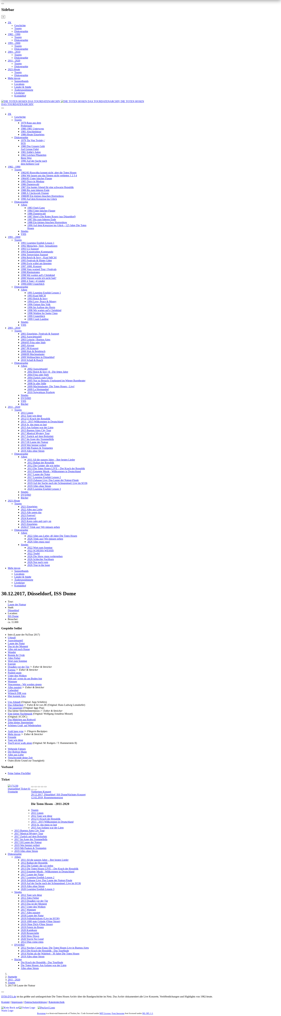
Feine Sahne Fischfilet (19, 773)
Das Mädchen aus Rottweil (22, 719)
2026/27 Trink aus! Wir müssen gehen (40, 527)
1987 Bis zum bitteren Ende (41, 219)
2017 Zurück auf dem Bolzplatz (37, 436)
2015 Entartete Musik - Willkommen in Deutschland (54, 471)
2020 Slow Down (30, 936)
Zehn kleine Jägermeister (20, 722)
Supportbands (21, 81)
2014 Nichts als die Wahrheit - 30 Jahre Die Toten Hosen (50, 953)
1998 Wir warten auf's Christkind (38, 275)
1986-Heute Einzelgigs (32, 134)
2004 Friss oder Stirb (38, 374)
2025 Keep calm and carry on (36, 521)
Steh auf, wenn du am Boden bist (25, 678)
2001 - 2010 (14, 51)
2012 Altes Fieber (30, 898)
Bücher (24, 404)
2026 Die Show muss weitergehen (45, 556)
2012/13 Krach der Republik (35, 418)
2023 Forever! (28, 515)
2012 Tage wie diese (31, 415)
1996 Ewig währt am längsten (36, 263)
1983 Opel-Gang (36, 207)
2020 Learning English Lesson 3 (44, 489)
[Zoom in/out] (45, 786)
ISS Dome (13, 616)
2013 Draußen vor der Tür (34, 900)
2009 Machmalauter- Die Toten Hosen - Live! (50, 386)
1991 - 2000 (14, 43)
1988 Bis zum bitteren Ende (35, 190)
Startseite (12, 976)
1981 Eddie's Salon (31, 152)
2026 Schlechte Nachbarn (40, 559)
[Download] (39, 786)
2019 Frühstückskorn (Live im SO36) (40, 918)
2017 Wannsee (28, 909)
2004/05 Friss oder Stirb (33, 342)
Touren (18, 28)
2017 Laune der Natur (38, 474)
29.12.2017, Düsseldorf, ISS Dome (49, 793)
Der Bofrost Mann (17, 751)
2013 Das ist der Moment (34, 903)
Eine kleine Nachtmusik (20, 713)
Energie (12, 664)
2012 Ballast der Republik (40, 462)
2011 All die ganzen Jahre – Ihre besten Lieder (51, 459)
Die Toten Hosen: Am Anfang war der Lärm (43, 965)
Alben (24, 204)
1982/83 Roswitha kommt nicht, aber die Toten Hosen (48, 172)
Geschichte (20, 25)
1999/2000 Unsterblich (32, 284)
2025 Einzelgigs (29, 524)
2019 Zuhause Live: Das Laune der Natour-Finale (53, 480)
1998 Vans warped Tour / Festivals (38, 269)
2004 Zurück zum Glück (40, 377)
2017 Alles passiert (30, 912)
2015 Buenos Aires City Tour (36, 430)
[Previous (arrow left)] (32, 789)
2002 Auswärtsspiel (37, 368)
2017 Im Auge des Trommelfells (37, 439)
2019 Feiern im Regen (32, 927)
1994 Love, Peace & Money (41, 301)
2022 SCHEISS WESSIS (40, 550)
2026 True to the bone (38, 565)
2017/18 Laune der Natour (34, 442)
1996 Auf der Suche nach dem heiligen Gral (34, 162)
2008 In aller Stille (36, 383)
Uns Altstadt (14, 702)
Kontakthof (20, 95)
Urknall (12, 637)
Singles (24, 231)
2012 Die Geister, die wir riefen (43, 465)
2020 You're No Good (32, 939)
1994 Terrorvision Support (34, 254)
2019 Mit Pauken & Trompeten (37, 448)
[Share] (35, 786)
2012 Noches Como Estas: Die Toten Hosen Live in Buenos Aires (55, 947)
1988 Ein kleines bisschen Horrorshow (47, 222)
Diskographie (21, 31)
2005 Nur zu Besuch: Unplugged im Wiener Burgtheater (56, 380)
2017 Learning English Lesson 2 (44, 477)
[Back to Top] (2, 991)
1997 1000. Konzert (31, 266)
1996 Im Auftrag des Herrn (41, 307)
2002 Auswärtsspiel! (31, 336)
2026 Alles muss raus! (38, 541)
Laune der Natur (16, 643)
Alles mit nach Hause (19, 649)
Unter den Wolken (17, 675)
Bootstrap (41, 1013)
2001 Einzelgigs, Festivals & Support (40, 333)
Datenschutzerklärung (35, 1002)
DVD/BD (26, 398)
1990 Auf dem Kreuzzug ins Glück (39, 199)
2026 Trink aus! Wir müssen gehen (45, 538)
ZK (9, 22)
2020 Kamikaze (29, 930)
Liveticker (19, 92)
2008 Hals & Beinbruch (33, 351)
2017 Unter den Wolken (33, 906)
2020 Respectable (30, 933)
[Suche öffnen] (140, 109)
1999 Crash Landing (37, 319)
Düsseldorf (13, 610)
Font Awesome (118, 1013)
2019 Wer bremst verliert (33, 445)
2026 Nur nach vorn (37, 562)
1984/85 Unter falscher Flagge (36, 178)
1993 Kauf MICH (36, 295)
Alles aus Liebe (16, 754)
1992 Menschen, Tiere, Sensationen (39, 245)
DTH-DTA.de (8, 996)
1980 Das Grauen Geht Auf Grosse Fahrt (33, 148)
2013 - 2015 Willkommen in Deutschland (42, 421)
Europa (11, 669)
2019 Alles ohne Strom (32, 450)
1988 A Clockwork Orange (35, 193)
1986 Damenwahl (30, 184)
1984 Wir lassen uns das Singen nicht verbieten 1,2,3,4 (49, 175)
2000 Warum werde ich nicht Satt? (38, 278)
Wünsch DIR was (17, 693)
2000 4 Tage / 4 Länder (33, 281)
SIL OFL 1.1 (147, 1013)
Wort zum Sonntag (17, 661)
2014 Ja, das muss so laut (34, 424)
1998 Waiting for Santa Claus (42, 313)
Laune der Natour (17, 604)
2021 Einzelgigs (29, 506)
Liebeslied (13, 690)
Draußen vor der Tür (18, 666)
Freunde (12, 737)
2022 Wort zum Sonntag (39, 547)
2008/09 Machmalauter (33, 354)
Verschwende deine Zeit (20, 757)
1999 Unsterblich (36, 316)
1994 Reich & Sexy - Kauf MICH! (39, 257)
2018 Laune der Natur (32, 915)
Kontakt (5, 1002)
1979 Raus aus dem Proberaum (31, 124)
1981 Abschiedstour (31, 131)
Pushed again (14, 672)
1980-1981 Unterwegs (32, 128)
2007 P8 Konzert (29, 348)
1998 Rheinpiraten (30, 272)
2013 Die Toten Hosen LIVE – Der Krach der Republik (56, 468)
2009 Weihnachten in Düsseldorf (37, 357)
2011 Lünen (27, 412)
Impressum (17, 1002)
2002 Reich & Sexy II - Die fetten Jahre (47, 371)
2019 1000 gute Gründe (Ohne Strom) (40, 921)
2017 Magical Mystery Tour (35, 433)
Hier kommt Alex (17, 696)
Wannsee (12, 681)
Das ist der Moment (18, 646)
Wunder (12, 652)
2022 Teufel (33, 553)
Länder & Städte (22, 87)
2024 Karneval (28, 518)
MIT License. (105, 1013)
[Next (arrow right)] (35, 789)
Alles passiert (14, 687)
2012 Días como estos (32, 941)
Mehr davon (14, 78)
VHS (23, 234)
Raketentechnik (57, 1002)
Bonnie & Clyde (16, 655)
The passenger (15, 707)
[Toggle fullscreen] (42, 786)
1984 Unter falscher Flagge (41, 210)
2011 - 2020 (14, 60)
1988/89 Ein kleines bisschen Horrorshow (42, 196)
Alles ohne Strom (30, 968)
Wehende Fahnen (17, 748)
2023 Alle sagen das (31, 512)
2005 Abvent (27, 345)
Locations (19, 84)
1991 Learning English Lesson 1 (37, 243)
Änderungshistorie (23, 90)
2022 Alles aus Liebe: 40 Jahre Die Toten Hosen (52, 535)
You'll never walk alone (20, 743)
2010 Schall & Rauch (32, 360)
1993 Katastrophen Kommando (37, 251)
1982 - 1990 (14, 34)
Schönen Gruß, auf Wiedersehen (24, 725)
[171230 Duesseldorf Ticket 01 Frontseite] (19, 791)
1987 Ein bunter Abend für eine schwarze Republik (47, 187)
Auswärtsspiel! (15, 640)
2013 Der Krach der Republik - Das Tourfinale (45, 950)
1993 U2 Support (30, 248)
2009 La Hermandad (38, 389)
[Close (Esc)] (32, 786)
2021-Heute (14, 69)
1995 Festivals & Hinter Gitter (36, 260)
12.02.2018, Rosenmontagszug (58, 796)
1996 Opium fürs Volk (38, 304)
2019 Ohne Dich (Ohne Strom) (37, 924)
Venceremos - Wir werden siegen (25, 684)
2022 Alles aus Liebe (31, 509)
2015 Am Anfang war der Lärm (37, 427)
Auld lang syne (15, 731)
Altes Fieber (14, 658)
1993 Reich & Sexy (37, 298)
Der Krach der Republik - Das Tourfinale (42, 962)
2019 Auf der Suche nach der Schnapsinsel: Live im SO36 (57, 483)
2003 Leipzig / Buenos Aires (35, 339)
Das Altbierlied (15, 705)
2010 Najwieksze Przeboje (41, 392)
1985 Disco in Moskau (32, 181)
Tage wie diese (15, 740)
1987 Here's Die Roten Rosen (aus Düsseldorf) (51, 216)
